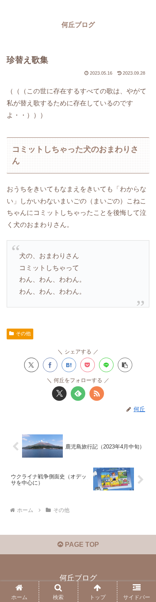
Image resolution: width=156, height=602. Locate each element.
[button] (125, 365)
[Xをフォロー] (59, 393)
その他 (23, 333)
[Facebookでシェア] (50, 365)
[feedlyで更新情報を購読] (78, 393)
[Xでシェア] (31, 365)
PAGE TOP (81, 544)
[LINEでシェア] (106, 365)
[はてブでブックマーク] (69, 365)
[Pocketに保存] (87, 365)
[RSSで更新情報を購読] (96, 393)
